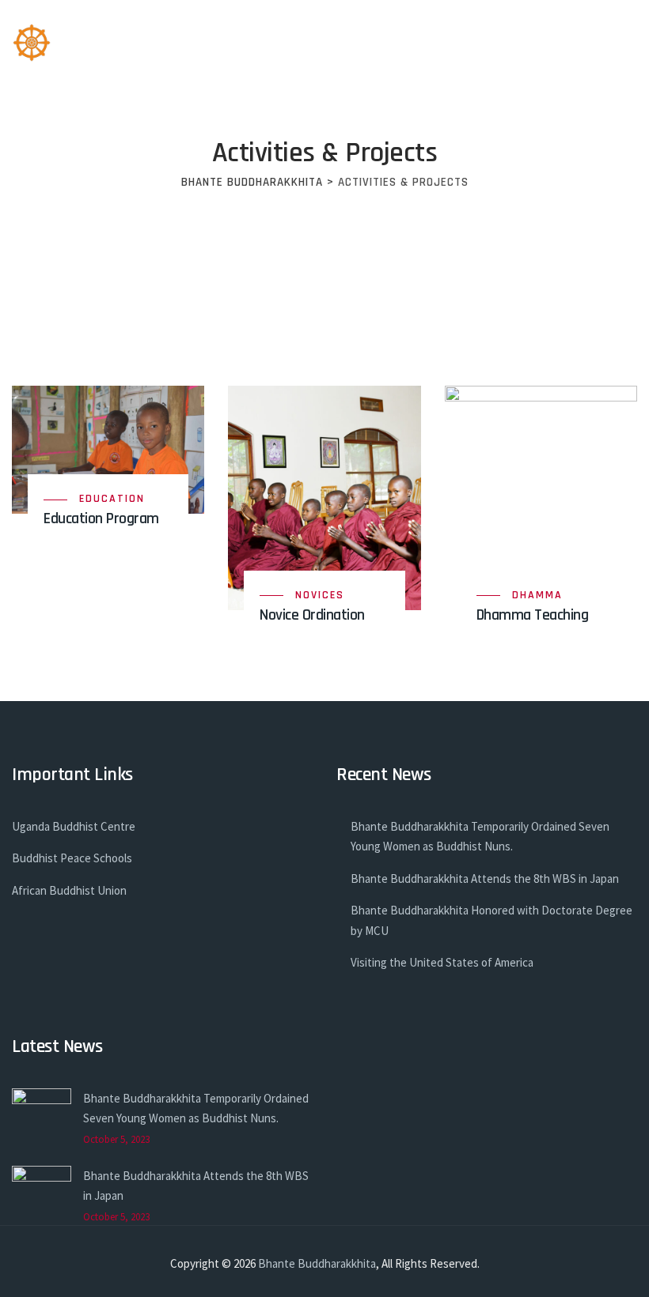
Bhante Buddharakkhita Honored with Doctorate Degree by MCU (491, 920)
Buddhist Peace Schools (72, 857)
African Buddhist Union (69, 890)
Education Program (101, 518)
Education (112, 499)
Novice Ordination (312, 615)
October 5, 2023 (116, 1139)
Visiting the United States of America (442, 962)
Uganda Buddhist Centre (73, 826)
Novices (319, 595)
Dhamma (537, 595)
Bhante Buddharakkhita (317, 1263)
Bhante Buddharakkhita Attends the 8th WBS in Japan (485, 878)
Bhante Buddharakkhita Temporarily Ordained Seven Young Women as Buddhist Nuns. (480, 836)
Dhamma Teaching (532, 615)
